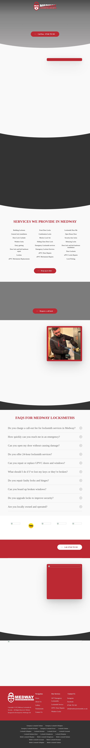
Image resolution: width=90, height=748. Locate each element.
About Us (38, 702)
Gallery (37, 705)
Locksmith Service (57, 704)
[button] (45, 34)
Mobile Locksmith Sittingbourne (45, 737)
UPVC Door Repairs (58, 708)
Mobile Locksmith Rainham (63, 737)
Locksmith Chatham (63, 728)
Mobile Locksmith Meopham (27, 737)
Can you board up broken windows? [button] (27, 489)
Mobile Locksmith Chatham (54, 742)
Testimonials (39, 709)
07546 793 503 (72, 705)
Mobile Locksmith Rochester (53, 739)
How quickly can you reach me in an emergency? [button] (34, 436)
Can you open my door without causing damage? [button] (34, 445)
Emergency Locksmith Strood (47, 728)
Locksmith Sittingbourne (46, 734)
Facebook (70, 702)
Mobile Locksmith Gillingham (36, 742)
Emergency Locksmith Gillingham (54, 725)
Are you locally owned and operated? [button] (27, 506)
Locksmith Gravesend (64, 731)
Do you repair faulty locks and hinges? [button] (28, 480)
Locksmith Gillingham (25, 731)
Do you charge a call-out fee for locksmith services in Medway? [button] (41, 428)
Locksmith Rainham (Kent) (31, 734)
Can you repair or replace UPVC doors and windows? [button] (36, 463)
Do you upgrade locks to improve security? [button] (30, 497)
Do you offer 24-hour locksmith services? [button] (30, 454)
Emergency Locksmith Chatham (35, 725)
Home (37, 698)
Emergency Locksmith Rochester (29, 728)
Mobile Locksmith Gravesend (36, 739)
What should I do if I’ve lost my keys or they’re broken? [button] (38, 471)
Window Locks (56, 711)
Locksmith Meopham (60, 734)
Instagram (70, 698)
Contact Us (38, 712)
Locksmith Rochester (39, 731)
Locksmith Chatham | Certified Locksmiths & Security (25, 616)
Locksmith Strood (51, 731)
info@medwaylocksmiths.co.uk (77, 709)
